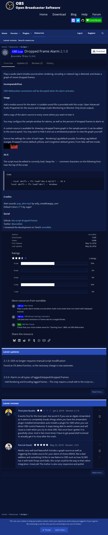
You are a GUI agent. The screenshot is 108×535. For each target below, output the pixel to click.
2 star (16, 284)
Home (44, 14)
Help (84, 14)
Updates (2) (22, 63)
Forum (96, 14)
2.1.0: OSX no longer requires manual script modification (34, 360)
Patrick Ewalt (25, 445)
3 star (16, 277)
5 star (16, 263)
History (50, 63)
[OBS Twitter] (78, 20)
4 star (16, 270)
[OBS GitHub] (83, 20)
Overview (8, 63)
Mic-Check (25, 305)
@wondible (17, 223)
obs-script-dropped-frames (24, 220)
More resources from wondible (29, 300)
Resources (39, 33)
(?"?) (20, 206)
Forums (14, 33)
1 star (16, 291)
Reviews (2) (37, 63)
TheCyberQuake (26, 410)
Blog (73, 14)
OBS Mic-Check (26, 324)
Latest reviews (10, 40)
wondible (17, 56)
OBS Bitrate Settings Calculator (34, 316)
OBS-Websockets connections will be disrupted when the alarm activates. (39, 90)
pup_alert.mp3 (24, 203)
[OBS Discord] (73, 20)
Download (59, 14)
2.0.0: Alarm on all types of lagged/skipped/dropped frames (36, 377)
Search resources (26, 40)
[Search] (102, 33)
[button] (19, 33)
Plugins (26, 33)
